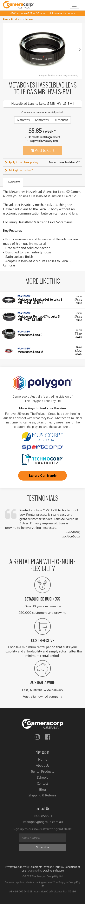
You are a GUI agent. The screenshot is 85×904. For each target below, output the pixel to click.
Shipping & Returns (42, 795)
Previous (5, 49)
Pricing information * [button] (21, 170)
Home (42, 759)
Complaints (36, 866)
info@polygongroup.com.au (42, 822)
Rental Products (12, 19)
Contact (42, 783)
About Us (42, 765)
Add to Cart (44, 150)
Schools (42, 777)
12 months (42, 120)
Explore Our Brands (42, 475)
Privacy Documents (16, 866)
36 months (61, 120)
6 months (23, 120)
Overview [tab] (13, 182)
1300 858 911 (42, 816)
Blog (42, 789)
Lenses (29, 19)
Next (80, 49)
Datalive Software (53, 870)
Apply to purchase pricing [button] (23, 162)
